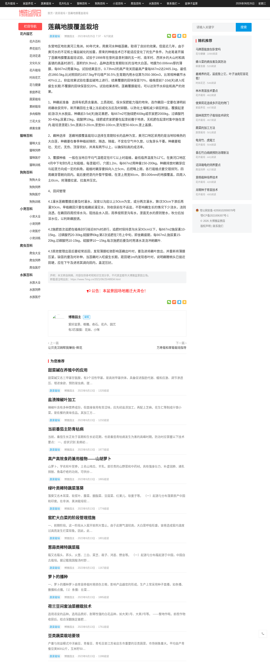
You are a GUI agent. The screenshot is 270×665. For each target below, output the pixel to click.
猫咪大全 (35, 143)
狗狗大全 (35, 179)
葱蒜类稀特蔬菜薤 (64, 547)
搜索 (244, 27)
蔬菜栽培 (60, 13)
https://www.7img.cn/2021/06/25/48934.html (96, 279)
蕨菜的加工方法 (205, 127)
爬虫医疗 (35, 267)
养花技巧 (35, 48)
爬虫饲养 (35, 260)
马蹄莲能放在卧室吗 (208, 49)
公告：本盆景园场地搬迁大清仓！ (119, 291)
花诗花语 (35, 55)
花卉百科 (35, 41)
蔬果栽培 (46, 3)
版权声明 (205, 226)
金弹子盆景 (191, 3)
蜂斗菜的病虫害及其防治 (211, 61)
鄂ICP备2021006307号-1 (214, 215)
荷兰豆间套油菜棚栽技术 (70, 606)
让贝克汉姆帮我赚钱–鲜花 (65, 347)
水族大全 (35, 282)
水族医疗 (35, 297)
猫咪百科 (82, 3)
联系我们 (172, 3)
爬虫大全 (35, 253)
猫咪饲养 (35, 150)
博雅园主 (69, 36)
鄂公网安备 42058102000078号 (217, 210)
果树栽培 (35, 106)
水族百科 (154, 3)
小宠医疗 (35, 231)
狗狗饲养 (35, 187)
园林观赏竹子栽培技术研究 (212, 115)
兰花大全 (35, 121)
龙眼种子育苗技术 (207, 189)
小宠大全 (35, 216)
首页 (50, 13)
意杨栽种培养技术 (207, 177)
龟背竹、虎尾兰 (205, 140)
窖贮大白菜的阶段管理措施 (71, 518)
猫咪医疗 (35, 157)
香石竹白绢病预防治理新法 (212, 152)
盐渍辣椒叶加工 (62, 400)
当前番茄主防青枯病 (66, 429)
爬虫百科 (136, 3)
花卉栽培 (10, 3)
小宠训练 (35, 238)
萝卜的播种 (58, 577)
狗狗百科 (100, 3)
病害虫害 (35, 128)
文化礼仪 (35, 63)
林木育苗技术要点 (207, 90)
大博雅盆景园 (217, 220)
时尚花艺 (35, 77)
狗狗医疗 (35, 194)
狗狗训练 (35, 201)
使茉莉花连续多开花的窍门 (212, 103)
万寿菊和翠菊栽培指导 (171, 347)
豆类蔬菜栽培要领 (64, 636)
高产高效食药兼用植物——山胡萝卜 (79, 459)
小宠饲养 (35, 223)
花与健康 (35, 84)
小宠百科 (118, 3)
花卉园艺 (26, 34)
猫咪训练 (35, 165)
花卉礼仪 (64, 3)
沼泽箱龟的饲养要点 (208, 165)
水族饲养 (35, 289)
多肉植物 (35, 113)
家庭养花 (28, 3)
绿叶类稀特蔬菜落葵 (66, 488)
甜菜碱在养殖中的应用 (68, 370)
